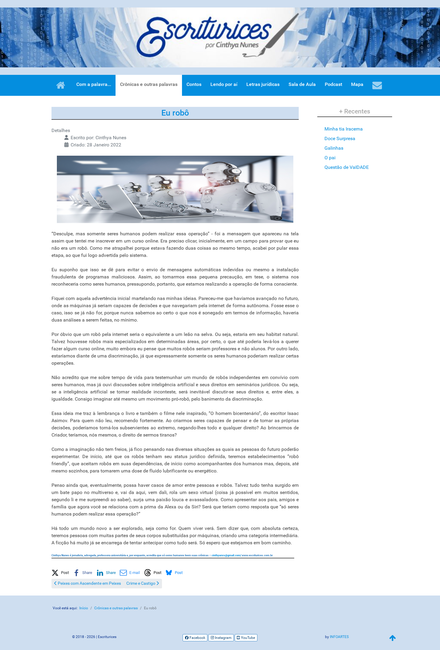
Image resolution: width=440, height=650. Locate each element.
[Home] (61, 85)
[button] (60, 571)
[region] (220, 37)
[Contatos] (378, 85)
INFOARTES (339, 637)
